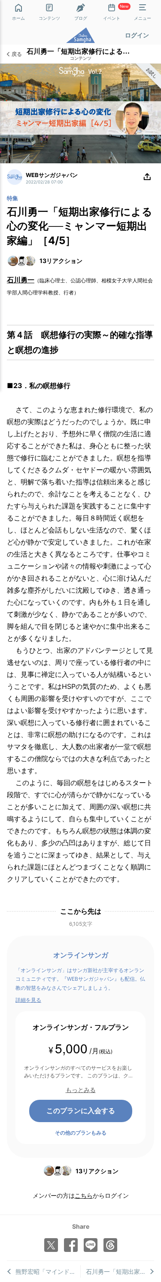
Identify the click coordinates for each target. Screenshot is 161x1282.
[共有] (147, 177)
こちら (84, 1195)
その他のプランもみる (80, 1132)
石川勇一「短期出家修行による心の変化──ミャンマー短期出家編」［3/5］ (120, 1271)
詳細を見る (28, 1000)
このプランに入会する (80, 1110)
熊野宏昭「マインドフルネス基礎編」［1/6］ (47, 1271)
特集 (12, 198)
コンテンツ (80, 58)
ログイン (137, 35)
